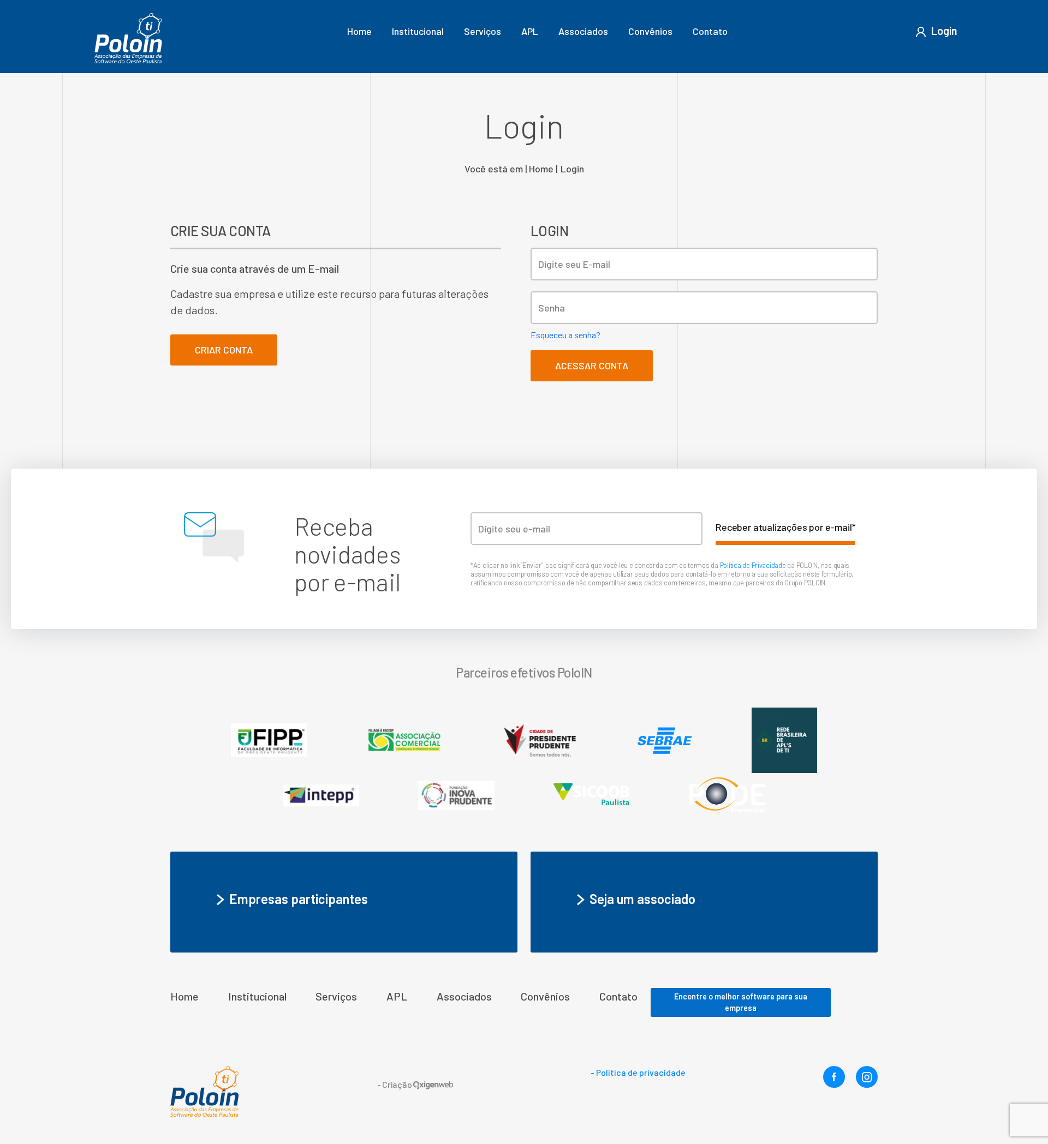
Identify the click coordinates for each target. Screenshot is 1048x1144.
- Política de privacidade (638, 1072)
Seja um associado (642, 899)
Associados (583, 31)
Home (359, 31)
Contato (710, 31)
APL (529, 31)
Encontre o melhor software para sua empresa (740, 1002)
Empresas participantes (298, 899)
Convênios (650, 31)
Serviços (482, 31)
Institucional (418, 31)
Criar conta (224, 350)
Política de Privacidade (754, 565)
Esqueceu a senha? (565, 335)
